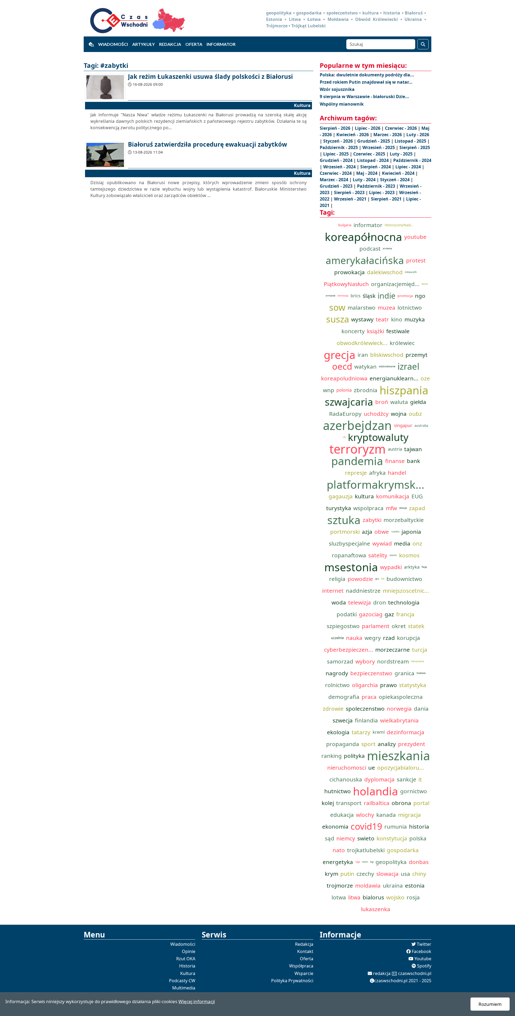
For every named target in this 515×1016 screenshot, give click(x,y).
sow (337, 307)
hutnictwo (337, 791)
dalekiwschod (385, 272)
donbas (419, 862)
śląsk (369, 295)
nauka (354, 638)
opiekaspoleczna (401, 696)
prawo (388, 685)
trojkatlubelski (366, 850)
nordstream (393, 661)
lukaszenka (375, 909)
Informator (221, 44)
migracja (409, 814)
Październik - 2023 (376, 186)
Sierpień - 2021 (387, 199)
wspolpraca (368, 508)
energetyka (338, 862)
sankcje (406, 779)
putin (347, 873)
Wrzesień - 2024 (340, 167)
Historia (187, 966)
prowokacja (349, 272)
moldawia (368, 885)
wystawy (362, 319)
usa (405, 873)
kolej (328, 803)
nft (344, 437)
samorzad (340, 661)
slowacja (387, 873)
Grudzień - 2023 (337, 186)
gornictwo (413, 791)
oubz (415, 413)
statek (416, 626)
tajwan (413, 449)
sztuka (343, 520)
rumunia (395, 826)
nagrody (337, 673)
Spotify (424, 966)
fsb (382, 578)
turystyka (338, 508)
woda (339, 602)
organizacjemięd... (395, 284)
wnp (328, 390)
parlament (375, 626)
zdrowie (333, 708)
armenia (387, 248)
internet (333, 590)
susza (337, 319)
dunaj (425, 283)
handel (397, 472)
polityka (354, 755)
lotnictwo (410, 307)
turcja (419, 649)
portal (421, 803)
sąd (329, 838)
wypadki (391, 567)
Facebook (421, 951)
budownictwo (404, 579)
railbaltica (376, 803)
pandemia (357, 461)
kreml (379, 732)
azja (367, 531)
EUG (417, 496)
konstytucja (392, 838)
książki (375, 331)
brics (355, 295)
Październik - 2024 (412, 160)
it (420, 779)
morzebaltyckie (404, 520)
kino (396, 319)
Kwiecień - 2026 (353, 135)
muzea (386, 307)
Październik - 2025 (339, 147)
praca (369, 696)
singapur (403, 425)
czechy (365, 873)
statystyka (412, 685)
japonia (411, 531)
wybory (365, 661)
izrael (408, 366)
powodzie (360, 579)
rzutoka (395, 531)
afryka (377, 472)
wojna (399, 413)
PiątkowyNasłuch (346, 284)
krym (331, 873)
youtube (415, 236)
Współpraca (301, 966)
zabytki (372, 520)
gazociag (370, 614)
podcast (370, 248)
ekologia (338, 732)
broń (381, 402)
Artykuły (143, 44)
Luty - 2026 (417, 135)
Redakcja (170, 44)
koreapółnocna (363, 237)
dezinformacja (405, 732)
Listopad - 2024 (373, 160)
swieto (365, 838)
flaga (424, 567)
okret (399, 626)
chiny (419, 873)
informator (368, 225)
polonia (344, 390)
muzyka (414, 319)
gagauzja (341, 496)
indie (386, 295)
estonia (415, 885)
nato (339, 850)
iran (363, 354)
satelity (377, 555)
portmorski (345, 531)
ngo (420, 295)
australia (421, 425)
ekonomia (335, 826)
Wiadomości (113, 44)
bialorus (373, 897)
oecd (342, 366)
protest (416, 260)
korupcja (408, 638)
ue (371, 767)
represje (356, 472)
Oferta (193, 44)
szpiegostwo (343, 626)
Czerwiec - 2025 (369, 154)
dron (379, 602)
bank (413, 461)
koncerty (353, 331)
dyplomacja (379, 779)
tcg (371, 861)
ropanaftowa (349, 555)
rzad (389, 638)
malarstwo (362, 307)
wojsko (395, 897)
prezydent (411, 744)
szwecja (343, 720)
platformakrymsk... (375, 484)
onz (417, 543)
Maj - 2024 (367, 173)
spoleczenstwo (365, 708)
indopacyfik (411, 272)
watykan (365, 366)
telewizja (359, 602)
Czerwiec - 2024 (336, 173)
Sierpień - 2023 (350, 192)
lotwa (339, 897)
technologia (404, 602)
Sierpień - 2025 (414, 147)
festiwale (398, 331)
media (402, 543)
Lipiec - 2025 (336, 154)
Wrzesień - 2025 (379, 147)
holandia (375, 791)
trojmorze (340, 885)
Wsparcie (304, 973)
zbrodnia (365, 390)
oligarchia (365, 685)
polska (417, 838)
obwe (381, 531)
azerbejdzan (357, 425)
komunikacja (392, 496)
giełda (418, 402)
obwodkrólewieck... (362, 343)
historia (419, 826)
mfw (391, 508)
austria (395, 449)
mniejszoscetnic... (406, 590)
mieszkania (398, 756)
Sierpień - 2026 (335, 128)
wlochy (365, 814)
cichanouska (345, 779)
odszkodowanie (387, 366)
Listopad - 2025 (411, 141)
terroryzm (357, 449)
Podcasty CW (182, 981)
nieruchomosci (346, 767)
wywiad (382, 543)
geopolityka (391, 862)
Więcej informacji (196, 1001)
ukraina (393, 885)
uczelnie (337, 637)
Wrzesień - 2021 (350, 199)
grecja (339, 355)
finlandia (366, 720)
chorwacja (342, 295)
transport (349, 803)
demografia (343, 696)
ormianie (330, 295)
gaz (389, 614)
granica (404, 673)
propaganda (342, 744)
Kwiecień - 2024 (398, 173)
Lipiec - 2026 (368, 128)
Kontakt (305, 951)
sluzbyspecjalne (349, 543)
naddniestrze (363, 590)
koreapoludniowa (344, 378)
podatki (347, 614)
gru (377, 578)
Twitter (424, 944)
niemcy (345, 838)
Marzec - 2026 (388, 135)
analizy (387, 744)
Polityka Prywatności (292, 981)
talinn (365, 861)
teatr (382, 319)
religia (337, 579)
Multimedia (183, 988)
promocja (405, 295)
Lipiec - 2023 (382, 192)
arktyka (412, 567)
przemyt (417, 354)
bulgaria (344, 225)
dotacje (403, 508)
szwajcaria (349, 402)
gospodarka (403, 850)
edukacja (342, 814)
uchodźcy (376, 413)
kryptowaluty (378, 437)
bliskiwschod (386, 354)
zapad (417, 508)
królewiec (402, 343)
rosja (413, 897)
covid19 (366, 826)
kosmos (409, 555)
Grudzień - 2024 (337, 160)
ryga (357, 861)
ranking (331, 755)
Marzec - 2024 (334, 180)
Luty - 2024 (365, 180)
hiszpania (404, 390)
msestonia (351, 567)
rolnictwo (337, 685)
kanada (386, 814)
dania (421, 708)
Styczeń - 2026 (338, 141)
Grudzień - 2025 (374, 141)
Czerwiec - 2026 (401, 128)
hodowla (421, 673)
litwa (354, 897)
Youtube (422, 959)
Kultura (187, 973)
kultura (364, 496)
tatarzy (361, 732)
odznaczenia (417, 661)
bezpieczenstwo (371, 673)
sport (368, 744)
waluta (399, 402)
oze (425, 378)
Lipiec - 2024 (408, 167)
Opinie (188, 951)
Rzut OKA (185, 959)
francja (405, 614)
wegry (373, 638)
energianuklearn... (394, 378)
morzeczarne (392, 649)
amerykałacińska (365, 260)
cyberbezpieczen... (348, 649)
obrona (401, 803)
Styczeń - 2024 (395, 180)
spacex (393, 555)
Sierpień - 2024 (376, 167)
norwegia (399, 708)
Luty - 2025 (402, 154)
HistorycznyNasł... (399, 225)
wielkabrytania (399, 720)
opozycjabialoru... (400, 767)
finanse (395, 461)
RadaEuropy (345, 413)
